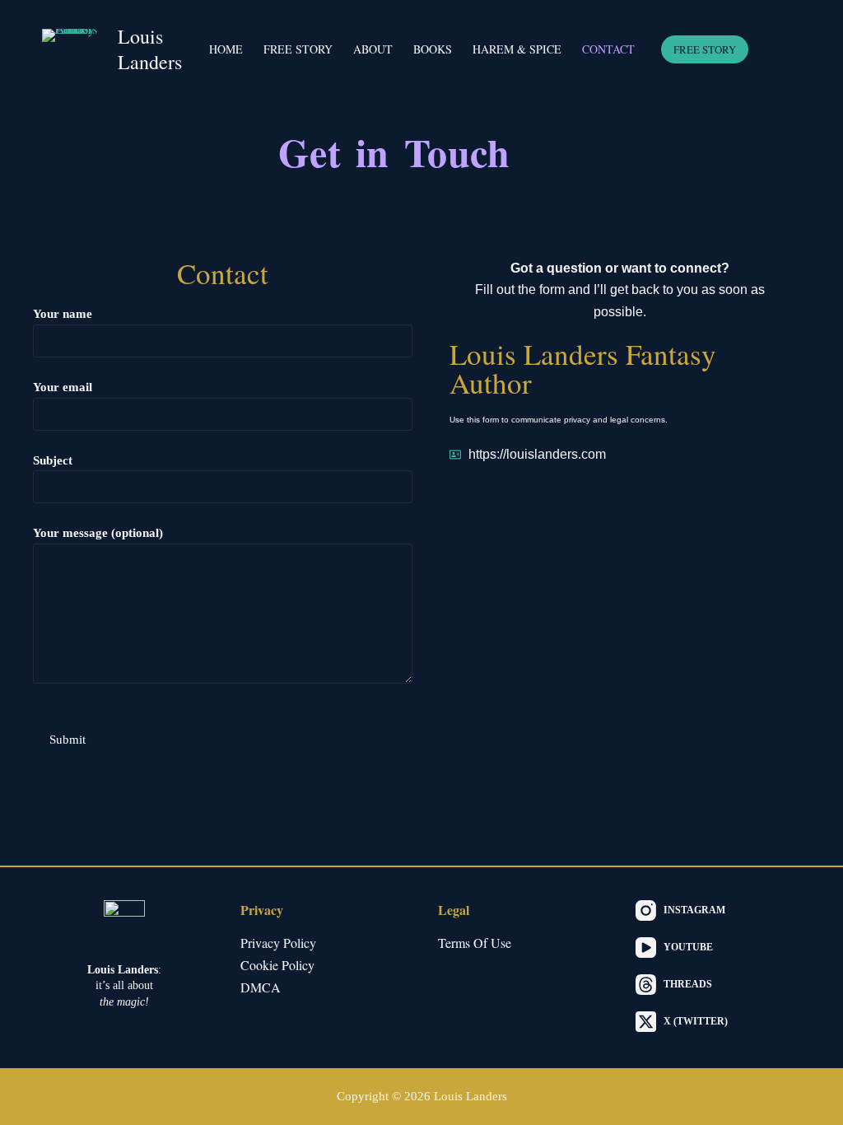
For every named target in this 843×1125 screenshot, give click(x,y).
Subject (52, 460)
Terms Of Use (474, 942)
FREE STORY (704, 49)
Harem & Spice (517, 49)
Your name (62, 313)
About (373, 49)
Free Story (298, 49)
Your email (62, 387)
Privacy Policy (278, 942)
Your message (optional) (98, 532)
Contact (608, 49)
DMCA (260, 987)
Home (226, 49)
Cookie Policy (277, 964)
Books (432, 49)
